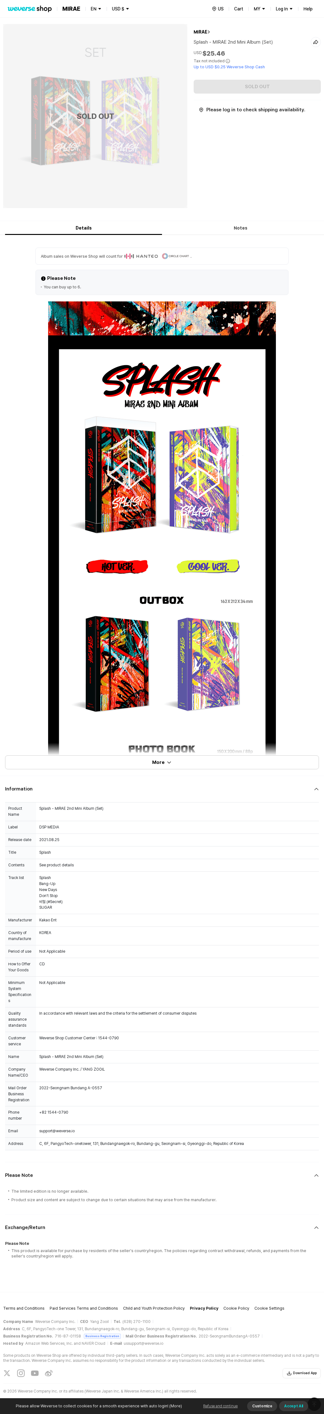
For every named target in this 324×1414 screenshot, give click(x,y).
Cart (238, 8)
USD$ (118, 8)
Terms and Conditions (24, 1308)
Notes (240, 228)
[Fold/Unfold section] (162, 789)
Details (84, 228)
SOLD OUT (257, 86)
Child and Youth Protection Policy (154, 1308)
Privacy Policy (204, 1308)
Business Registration (102, 1336)
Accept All (293, 1406)
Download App (305, 1373)
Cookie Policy (236, 1308)
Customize (262, 1406)
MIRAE (200, 31)
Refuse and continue (220, 1406)
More (158, 762)
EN (94, 8)
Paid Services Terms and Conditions (84, 1308)
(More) (175, 1406)
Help (308, 8)
